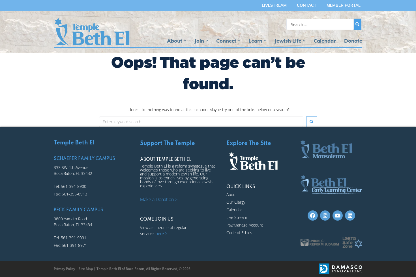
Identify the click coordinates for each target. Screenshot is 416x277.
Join (199, 41)
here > (161, 233)
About (174, 41)
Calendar (325, 41)
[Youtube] (338, 215)
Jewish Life (288, 41)
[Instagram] (325, 215)
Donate (353, 41)
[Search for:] (201, 121)
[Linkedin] (350, 215)
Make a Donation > (158, 199)
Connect (226, 41)
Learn (255, 41)
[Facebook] (313, 215)
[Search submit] (357, 24)
